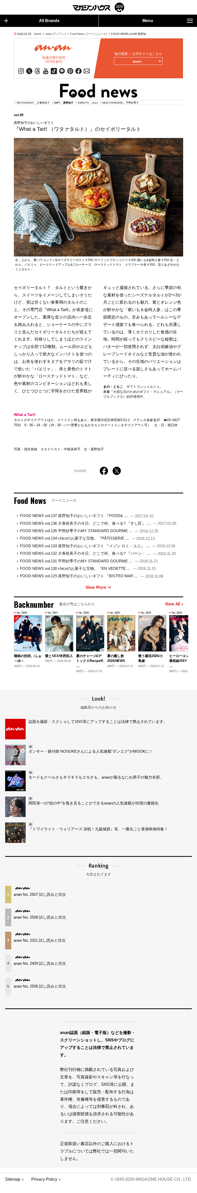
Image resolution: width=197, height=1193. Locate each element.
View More (96, 587)
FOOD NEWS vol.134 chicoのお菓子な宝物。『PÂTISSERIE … (87, 538)
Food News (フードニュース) (88, 33)
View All (172, 604)
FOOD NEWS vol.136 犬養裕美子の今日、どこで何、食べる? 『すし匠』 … (98, 523)
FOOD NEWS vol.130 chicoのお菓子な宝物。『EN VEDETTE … (88, 568)
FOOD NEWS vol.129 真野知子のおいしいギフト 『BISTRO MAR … (91, 576)
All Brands (49, 20)
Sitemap (12, 1179)
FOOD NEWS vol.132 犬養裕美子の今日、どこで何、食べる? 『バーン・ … (98, 553)
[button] (178, 639)
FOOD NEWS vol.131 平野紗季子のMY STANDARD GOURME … (89, 561)
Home (37, 33)
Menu (147, 20)
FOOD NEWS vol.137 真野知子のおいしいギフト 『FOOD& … (86, 515)
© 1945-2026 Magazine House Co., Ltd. (151, 1179)
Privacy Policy (44, 1179)
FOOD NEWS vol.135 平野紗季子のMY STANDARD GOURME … (89, 531)
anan (137, 61)
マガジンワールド (98, 7)
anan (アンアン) (55, 33)
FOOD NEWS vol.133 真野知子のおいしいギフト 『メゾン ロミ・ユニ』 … (97, 546)
